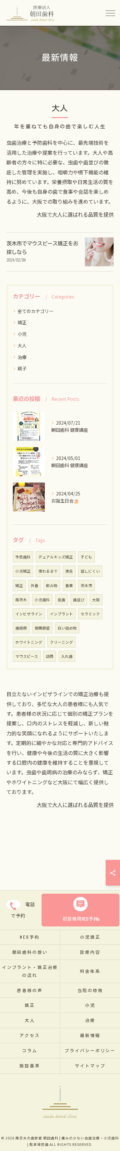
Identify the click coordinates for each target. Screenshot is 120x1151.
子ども (86, 556)
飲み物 (52, 585)
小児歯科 (42, 599)
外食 (34, 585)
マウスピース (26, 656)
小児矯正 (23, 571)
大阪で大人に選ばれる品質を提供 (75, 214)
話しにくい (90, 571)
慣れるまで (48, 571)
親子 (22, 368)
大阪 (96, 599)
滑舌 (69, 571)
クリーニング (61, 642)
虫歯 (61, 599)
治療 (22, 357)
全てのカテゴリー (35, 311)
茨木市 (86, 585)
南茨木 (21, 599)
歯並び (78, 599)
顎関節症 (42, 628)
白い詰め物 (67, 628)
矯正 (22, 322)
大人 (22, 345)
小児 (22, 334)
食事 (69, 585)
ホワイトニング (28, 642)
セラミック (90, 613)
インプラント (61, 613)
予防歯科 (23, 556)
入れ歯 (67, 656)
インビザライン (28, 613)
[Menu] (110, 13)
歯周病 (21, 628)
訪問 (49, 656)
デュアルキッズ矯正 (55, 556)
